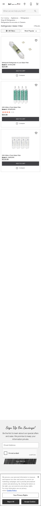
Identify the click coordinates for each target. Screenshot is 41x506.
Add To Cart (20, 71)
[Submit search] (35, 11)
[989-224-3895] (31, 4)
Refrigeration (25, 18)
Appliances (14, 18)
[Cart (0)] (37, 4)
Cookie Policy (12, 490)
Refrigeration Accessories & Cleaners (13, 22)
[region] (20, 490)
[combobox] (30, 31)
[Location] (24, 4)
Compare (22, 75)
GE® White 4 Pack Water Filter (11, 107)
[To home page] (14, 4)
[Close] (38, 477)
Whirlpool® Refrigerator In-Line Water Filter (15, 62)
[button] (3, 4)
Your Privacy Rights (20, 495)
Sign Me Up (20, 461)
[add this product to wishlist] (36, 40)
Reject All (10, 502)
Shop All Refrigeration (8, 20)
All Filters (11, 31)
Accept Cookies (30, 502)
